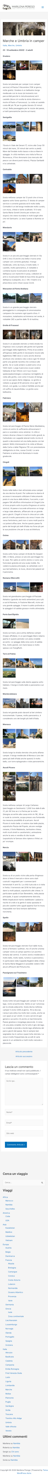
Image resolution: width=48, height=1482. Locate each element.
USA (7, 1220)
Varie (10, 1301)
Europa (6, 1244)
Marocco (9, 1201)
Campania (9, 1365)
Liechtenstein (11, 1320)
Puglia (8, 1402)
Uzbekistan (10, 1236)
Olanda (8, 1333)
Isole (10, 1312)
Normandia (12, 1288)
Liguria (8, 1381)
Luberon (11, 1284)
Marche (11, 45)
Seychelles (10, 1209)
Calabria (9, 1361)
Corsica (11, 1276)
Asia (4, 1224)
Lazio (7, 1377)
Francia (8, 1260)
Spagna (8, 1341)
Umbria (19, 45)
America (6, 1213)
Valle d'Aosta (10, 1426)
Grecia (8, 1309)
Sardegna (9, 1406)
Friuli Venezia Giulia (13, 1373)
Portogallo (9, 1337)
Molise (8, 1394)
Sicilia (7, 1410)
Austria (8, 1248)
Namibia (8, 1205)
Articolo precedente (23, 1052)
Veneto (8, 1431)
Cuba (7, 1216)
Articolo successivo (24, 1056)
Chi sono (15, 1452)
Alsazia (11, 1263)
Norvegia (9, 1329)
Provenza (12, 1296)
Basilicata (9, 1357)
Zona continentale (16, 1316)
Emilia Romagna (12, 1369)
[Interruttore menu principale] (42, 7)
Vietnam (9, 1240)
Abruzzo (8, 1352)
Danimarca (10, 1256)
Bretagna (12, 1268)
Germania (9, 1305)
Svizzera (9, 1345)
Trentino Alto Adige (13, 1418)
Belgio (8, 1252)
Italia (5, 45)
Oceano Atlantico (15, 1292)
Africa (5, 1197)
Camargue (12, 1272)
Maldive (8, 1232)
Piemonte (9, 1398)
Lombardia (10, 1385)
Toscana (9, 1414)
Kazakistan (10, 1228)
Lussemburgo (11, 1324)
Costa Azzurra (14, 1280)
